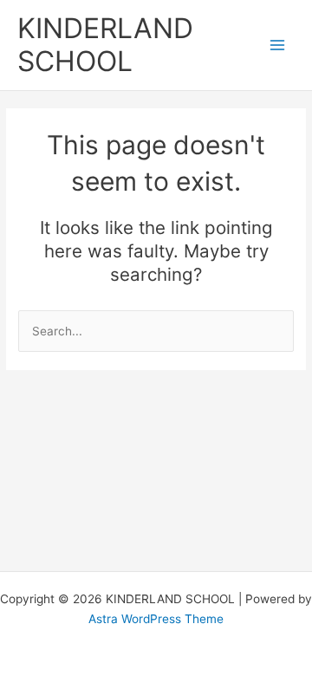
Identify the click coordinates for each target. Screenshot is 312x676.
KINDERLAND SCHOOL (105, 44)
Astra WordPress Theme (156, 619)
